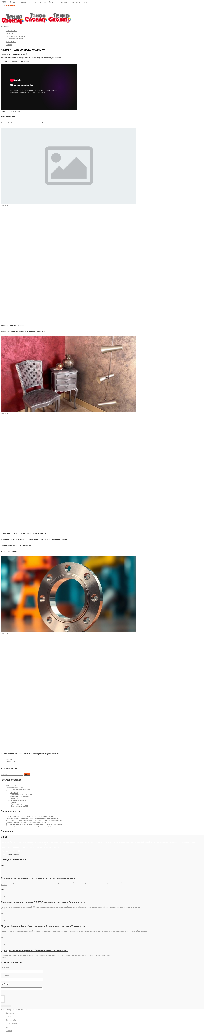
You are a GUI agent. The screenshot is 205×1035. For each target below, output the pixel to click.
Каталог (10, 33)
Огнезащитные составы (19, 796)
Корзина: (11, 5)
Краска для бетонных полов (21, 795)
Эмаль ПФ (14, 798)
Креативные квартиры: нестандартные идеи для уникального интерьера (34, 824)
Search (27, 774)
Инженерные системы (14, 787)
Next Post (9, 759)
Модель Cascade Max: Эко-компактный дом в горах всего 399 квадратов (34, 820)
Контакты (11, 41)
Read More (4, 885)
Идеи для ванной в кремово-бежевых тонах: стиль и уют (28, 822)
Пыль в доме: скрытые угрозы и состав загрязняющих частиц (29, 816)
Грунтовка (14, 793)
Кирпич (13, 802)
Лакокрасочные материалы (16, 791)
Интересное (15, 111)
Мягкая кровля (16, 804)
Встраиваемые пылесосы (20, 789)
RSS (7, 1027)
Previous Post (11, 761)
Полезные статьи (14, 38)
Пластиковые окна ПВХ (19, 806)
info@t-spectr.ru (14, 855)
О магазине (11, 30)
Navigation (5, 26)
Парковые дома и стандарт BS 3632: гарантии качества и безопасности (33, 818)
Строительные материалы (16, 800)
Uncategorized (11, 785)
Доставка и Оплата (15, 36)
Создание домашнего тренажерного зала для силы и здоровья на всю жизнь (35, 826)
